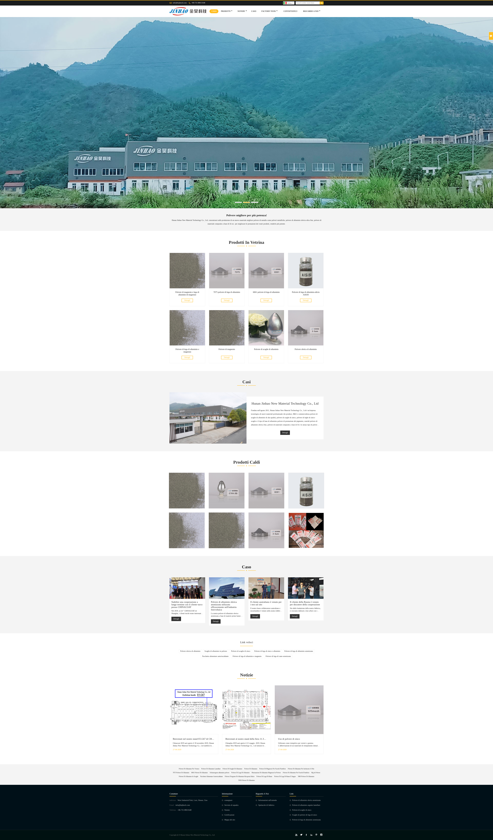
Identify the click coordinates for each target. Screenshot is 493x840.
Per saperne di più (181, 502)
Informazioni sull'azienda (267, 800)
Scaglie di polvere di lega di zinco (304, 815)
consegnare (228, 800)
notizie (241, 11)
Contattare (173, 794)
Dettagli (187, 300)
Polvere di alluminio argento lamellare (306, 805)
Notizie (227, 810)
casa (214, 11)
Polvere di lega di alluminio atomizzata (306, 820)
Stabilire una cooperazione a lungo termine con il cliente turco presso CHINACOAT (186, 604)
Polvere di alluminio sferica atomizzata (306, 800)
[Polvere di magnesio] (227, 345)
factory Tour (268, 11)
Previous (5, 118)
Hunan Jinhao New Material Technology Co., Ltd (285, 403)
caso (253, 11)
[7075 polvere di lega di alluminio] (227, 288)
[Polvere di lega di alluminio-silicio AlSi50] (306, 288)
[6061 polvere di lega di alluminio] (266, 288)
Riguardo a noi (310, 11)
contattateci (290, 11)
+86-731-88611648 (198, 3)
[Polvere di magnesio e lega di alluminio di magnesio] (187, 288)
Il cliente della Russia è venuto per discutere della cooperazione (305, 603)
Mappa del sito (229, 820)
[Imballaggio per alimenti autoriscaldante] (306, 530)
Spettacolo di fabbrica (266, 805)
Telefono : (173, 810)
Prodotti (225, 11)
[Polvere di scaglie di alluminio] (266, 345)
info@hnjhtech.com (180, 3)
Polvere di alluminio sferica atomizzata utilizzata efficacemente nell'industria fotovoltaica (224, 606)
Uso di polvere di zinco (289, 739)
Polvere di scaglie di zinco (301, 810)
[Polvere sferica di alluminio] (306, 345)
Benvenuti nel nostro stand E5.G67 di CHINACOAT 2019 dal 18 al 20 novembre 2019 (213, 739)
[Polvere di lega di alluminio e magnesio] (187, 345)
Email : (172, 805)
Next (488, 118)
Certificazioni (229, 815)
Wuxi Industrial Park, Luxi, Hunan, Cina (192, 800)
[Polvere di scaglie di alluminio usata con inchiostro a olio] (226, 490)
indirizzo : (173, 800)
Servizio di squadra (231, 805)
